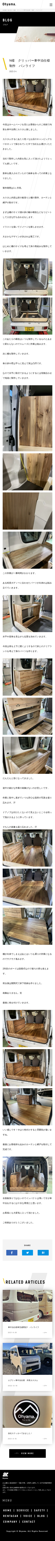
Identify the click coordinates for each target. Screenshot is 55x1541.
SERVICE (23, 1510)
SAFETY (39, 1510)
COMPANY (10, 1521)
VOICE (27, 1516)
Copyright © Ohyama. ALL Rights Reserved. (28, 1531)
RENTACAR (11, 1516)
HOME (5, 10)
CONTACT (29, 1521)
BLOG (10, 10)
